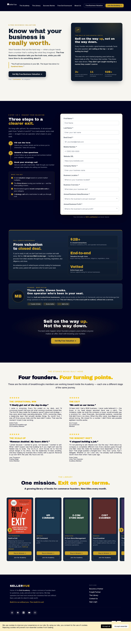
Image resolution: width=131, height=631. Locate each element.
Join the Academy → (114, 5)
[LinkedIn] (23, 612)
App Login (93, 602)
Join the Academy (20, 557)
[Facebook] (18, 612)
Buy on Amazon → (20, 553)
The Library (36, 5)
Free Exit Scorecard (65, 5)
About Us (78, 5)
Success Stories (49, 5)
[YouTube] (29, 612)
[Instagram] (12, 612)
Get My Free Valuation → (65, 341)
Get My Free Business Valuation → (27, 74)
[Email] (35, 612)
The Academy (24, 5)
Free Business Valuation (94, 5)
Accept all (106, 626)
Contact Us (93, 599)
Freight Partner (95, 592)
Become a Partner (96, 589)
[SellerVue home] (12, 5)
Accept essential (120, 626)
